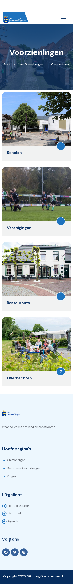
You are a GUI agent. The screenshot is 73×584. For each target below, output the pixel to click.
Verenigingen (19, 227)
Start (6, 64)
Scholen (14, 152)
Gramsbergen (16, 460)
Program (12, 476)
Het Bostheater (18, 506)
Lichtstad (14, 513)
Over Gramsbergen (30, 64)
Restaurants (18, 302)
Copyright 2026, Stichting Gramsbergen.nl (33, 576)
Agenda (13, 521)
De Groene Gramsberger (23, 468)
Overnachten (19, 377)
